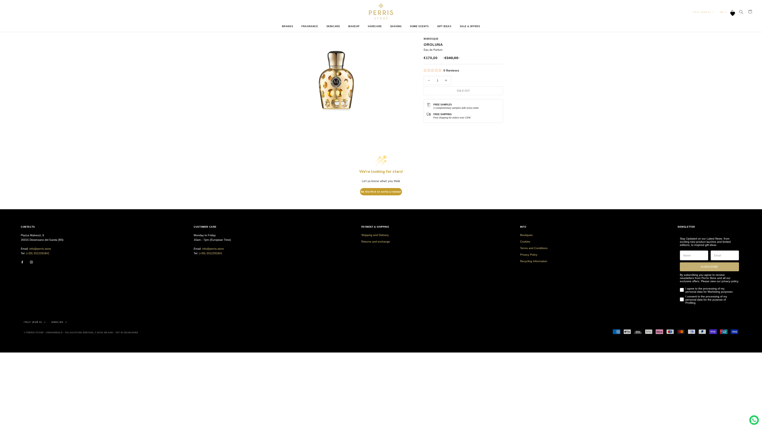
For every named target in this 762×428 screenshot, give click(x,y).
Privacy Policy (528, 254)
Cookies (525, 241)
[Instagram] (31, 262)
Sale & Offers (470, 26)
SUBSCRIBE (709, 266)
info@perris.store (40, 248)
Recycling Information (533, 261)
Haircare (375, 26)
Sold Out (463, 90)
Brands (287, 26)
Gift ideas (444, 26)
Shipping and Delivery (375, 235)
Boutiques (526, 235)
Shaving (396, 26)
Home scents (419, 26)
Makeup (354, 26)
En (722, 12)
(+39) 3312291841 (37, 253)
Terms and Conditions (533, 248)
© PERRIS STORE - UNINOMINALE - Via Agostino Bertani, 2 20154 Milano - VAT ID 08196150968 (81, 332)
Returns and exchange (375, 241)
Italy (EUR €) (702, 12)
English (57, 322)
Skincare (333, 26)
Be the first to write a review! (381, 192)
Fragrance (309, 26)
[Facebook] (22, 262)
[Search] (741, 12)
